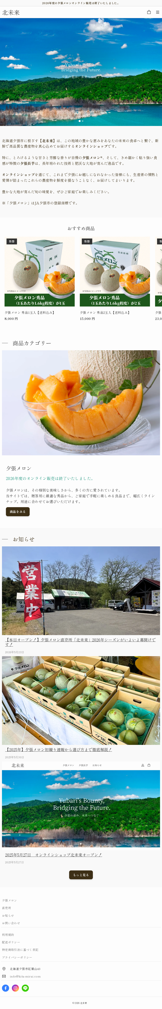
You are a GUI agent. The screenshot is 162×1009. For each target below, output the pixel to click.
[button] (157, 12)
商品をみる (18, 511)
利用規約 (8, 935)
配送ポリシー (11, 942)
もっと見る (81, 875)
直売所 (6, 908)
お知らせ (8, 915)
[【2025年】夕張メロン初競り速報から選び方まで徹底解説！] (81, 700)
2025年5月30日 (14, 757)
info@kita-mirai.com (25, 976)
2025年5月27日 (14, 862)
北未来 (83, 1002)
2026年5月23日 (14, 652)
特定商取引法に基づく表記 (20, 950)
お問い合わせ (11, 923)
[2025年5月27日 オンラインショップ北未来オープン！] (81, 805)
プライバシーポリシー (17, 957)
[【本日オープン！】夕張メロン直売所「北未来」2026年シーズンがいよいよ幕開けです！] (81, 590)
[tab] (80, 121)
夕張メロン (9, 900)
